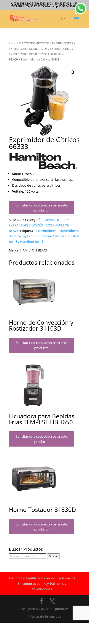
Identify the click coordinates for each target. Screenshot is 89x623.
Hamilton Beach (32, 241)
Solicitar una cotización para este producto (41, 208)
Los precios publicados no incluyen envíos (42, 578)
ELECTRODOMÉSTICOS (34, 43)
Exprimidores (46, 231)
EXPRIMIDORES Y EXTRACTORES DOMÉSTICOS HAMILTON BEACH (41, 54)
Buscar (53, 556)
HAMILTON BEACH (34, 250)
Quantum (60, 609)
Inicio (12, 43)
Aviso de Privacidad (46, 616)
